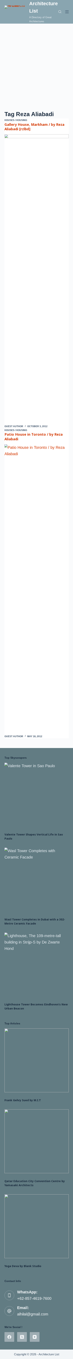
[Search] (59, 11)
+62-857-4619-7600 (34, 1298)
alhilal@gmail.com (32, 1314)
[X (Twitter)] (22, 1337)
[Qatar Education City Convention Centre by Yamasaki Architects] (36, 1141)
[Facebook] (9, 1337)
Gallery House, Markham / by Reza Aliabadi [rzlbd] (34, 126)
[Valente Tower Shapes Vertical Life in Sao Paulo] (36, 795)
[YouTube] (35, 1337)
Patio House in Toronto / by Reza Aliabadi (33, 436)
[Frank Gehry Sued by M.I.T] (36, 1060)
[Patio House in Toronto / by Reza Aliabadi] (36, 589)
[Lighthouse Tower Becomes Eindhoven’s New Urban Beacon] (36, 965)
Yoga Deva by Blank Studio (22, 1266)
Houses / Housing (15, 120)
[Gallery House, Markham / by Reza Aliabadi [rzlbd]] (36, 279)
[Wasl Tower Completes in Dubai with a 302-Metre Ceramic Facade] (36, 880)
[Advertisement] (36, 62)
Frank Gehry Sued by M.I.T (22, 1100)
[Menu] (67, 12)
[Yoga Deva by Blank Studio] (36, 1226)
